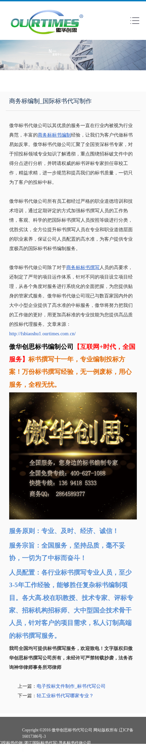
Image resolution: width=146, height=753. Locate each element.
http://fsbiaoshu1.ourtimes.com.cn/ (42, 333)
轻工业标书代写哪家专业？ (65, 695)
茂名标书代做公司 (74, 742)
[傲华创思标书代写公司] (47, 36)
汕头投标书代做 (38, 749)
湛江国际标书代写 (40, 742)
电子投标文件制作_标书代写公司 (71, 686)
